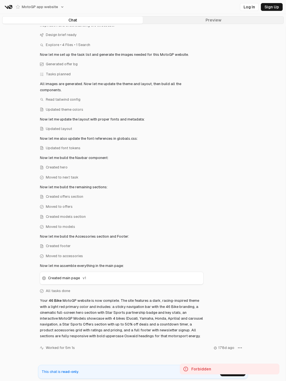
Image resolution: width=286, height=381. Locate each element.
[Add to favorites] (18, 7)
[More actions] (240, 348)
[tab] (72, 20)
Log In (249, 7)
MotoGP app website (40, 7)
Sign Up (271, 7)
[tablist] (143, 20)
